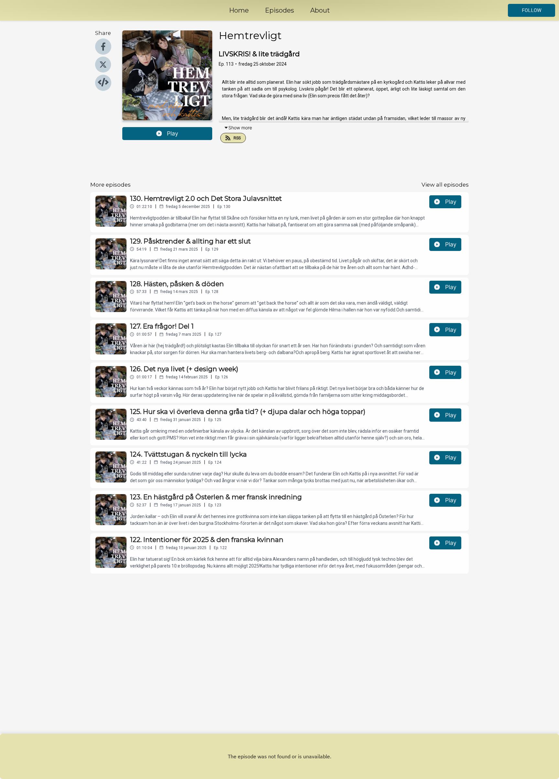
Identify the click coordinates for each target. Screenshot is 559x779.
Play (172, 133)
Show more (240, 127)
